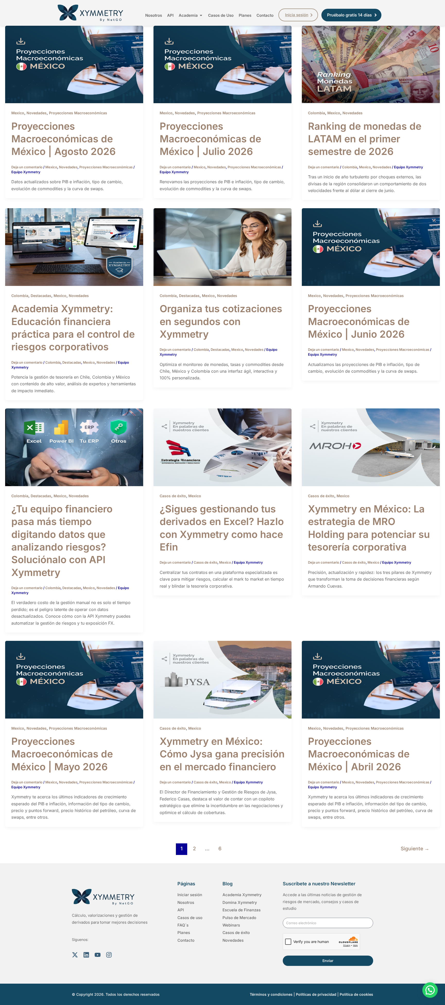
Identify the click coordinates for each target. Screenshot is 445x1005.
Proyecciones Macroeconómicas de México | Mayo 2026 (62, 754)
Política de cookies (356, 994)
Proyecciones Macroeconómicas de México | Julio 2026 (210, 139)
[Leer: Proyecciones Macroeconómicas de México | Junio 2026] (371, 246)
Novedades (37, 113)
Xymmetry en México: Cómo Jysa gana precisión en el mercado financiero (222, 754)
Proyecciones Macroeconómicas (78, 113)
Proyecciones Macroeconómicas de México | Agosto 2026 (63, 139)
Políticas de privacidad (316, 994)
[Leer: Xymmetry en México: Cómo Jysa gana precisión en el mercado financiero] (222, 679)
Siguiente (415, 848)
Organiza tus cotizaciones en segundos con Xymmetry (221, 321)
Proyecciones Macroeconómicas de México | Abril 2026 (358, 754)
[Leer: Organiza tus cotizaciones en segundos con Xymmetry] (222, 246)
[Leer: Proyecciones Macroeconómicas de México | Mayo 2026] (74, 679)
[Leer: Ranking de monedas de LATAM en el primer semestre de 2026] (371, 64)
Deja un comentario (26, 167)
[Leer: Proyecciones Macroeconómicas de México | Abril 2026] (371, 679)
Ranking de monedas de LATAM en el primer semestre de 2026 (364, 139)
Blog (227, 883)
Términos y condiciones (271, 994)
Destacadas (41, 295)
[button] (430, 990)
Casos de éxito (173, 496)
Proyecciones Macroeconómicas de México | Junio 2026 (358, 321)
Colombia (316, 113)
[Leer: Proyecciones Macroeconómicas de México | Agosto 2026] (74, 64)
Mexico (17, 113)
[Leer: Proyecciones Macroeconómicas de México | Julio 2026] (222, 64)
